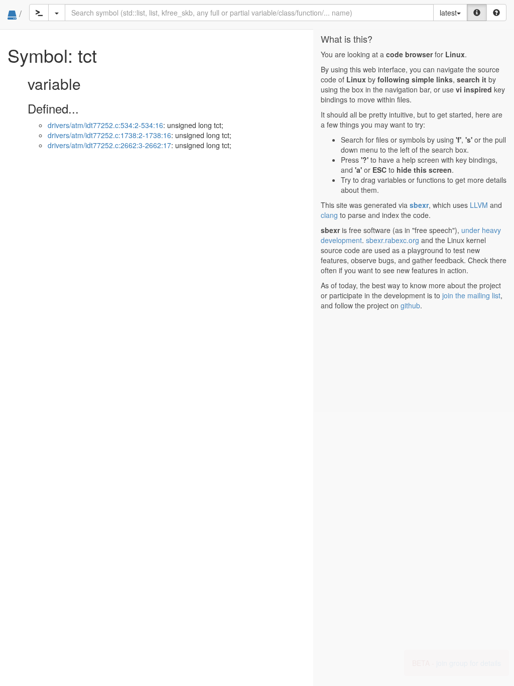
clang (329, 215)
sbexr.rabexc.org (392, 240)
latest (448, 13)
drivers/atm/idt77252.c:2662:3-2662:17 (109, 145)
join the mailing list (471, 295)
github (410, 305)
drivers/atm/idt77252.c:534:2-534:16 (105, 125)
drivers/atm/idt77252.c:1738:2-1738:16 (109, 135)
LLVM (479, 205)
